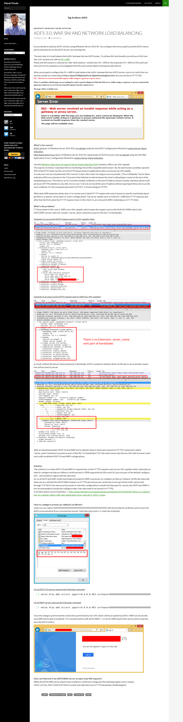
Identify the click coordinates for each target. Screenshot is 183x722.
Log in (6, 168)
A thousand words (133, 3)
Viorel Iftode (11, 3)
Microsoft (39, 28)
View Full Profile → (11, 43)
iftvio (6, 39)
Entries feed (8, 171)
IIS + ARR (65, 59)
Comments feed (10, 174)
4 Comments (56, 38)
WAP (88, 694)
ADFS (45, 694)
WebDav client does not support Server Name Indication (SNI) (69, 164)
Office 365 (66, 28)
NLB (70, 694)
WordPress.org (9, 178)
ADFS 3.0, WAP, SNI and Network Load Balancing (88, 33)
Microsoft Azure (53, 28)
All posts (148, 3)
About (158, 3)
